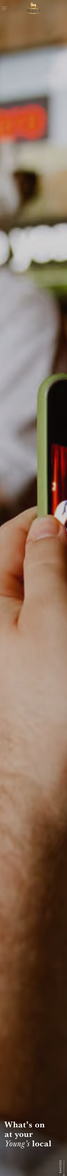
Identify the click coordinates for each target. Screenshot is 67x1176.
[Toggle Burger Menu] (4, 8)
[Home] (33, 8)
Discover (60, 1166)
